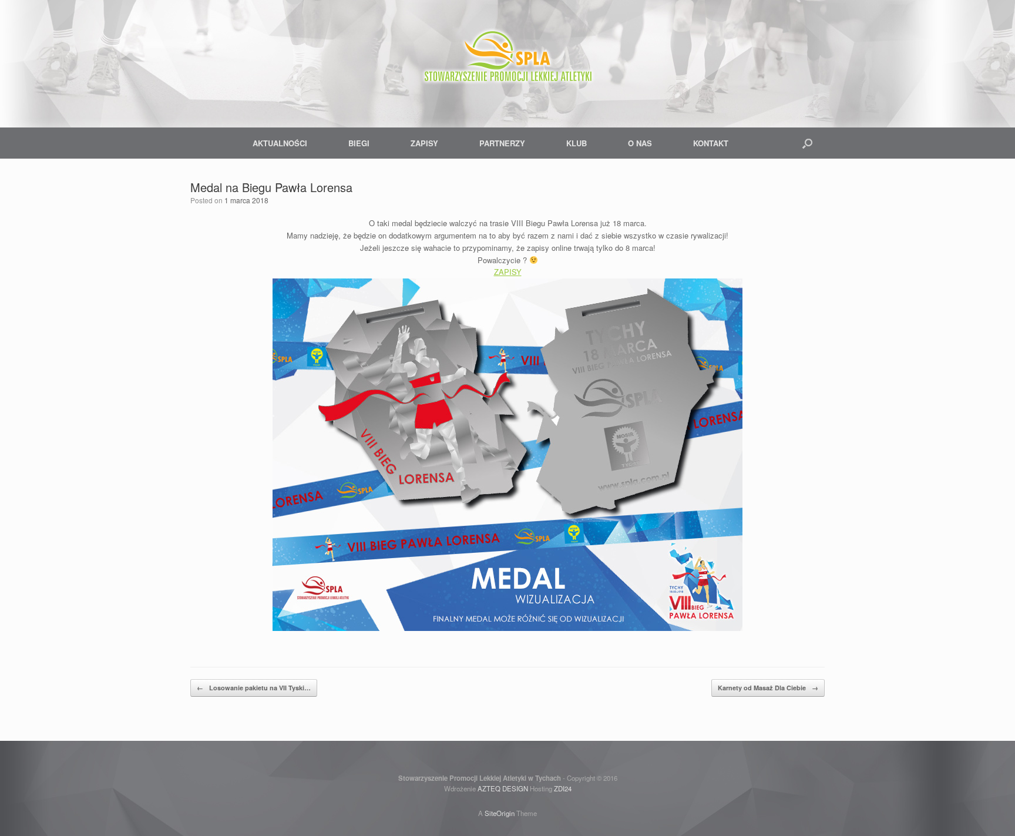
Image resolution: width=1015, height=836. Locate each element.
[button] (807, 143)
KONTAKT (710, 143)
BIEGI (358, 143)
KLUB (576, 143)
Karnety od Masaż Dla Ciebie (768, 687)
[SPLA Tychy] (507, 58)
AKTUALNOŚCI (280, 143)
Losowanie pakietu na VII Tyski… (254, 687)
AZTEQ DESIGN (503, 788)
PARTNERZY (502, 143)
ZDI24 (563, 788)
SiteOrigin (500, 813)
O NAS (640, 143)
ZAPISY (424, 143)
